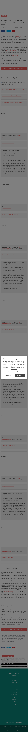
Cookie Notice (14, 369)
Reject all (8, 375)
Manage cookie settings (14, 371)
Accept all (20, 375)
